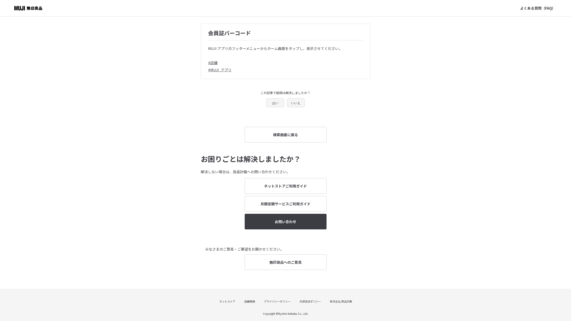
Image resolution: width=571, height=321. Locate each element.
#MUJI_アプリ (220, 69)
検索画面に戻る (285, 134)
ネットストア (227, 301)
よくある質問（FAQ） (537, 8)
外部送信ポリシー (310, 301)
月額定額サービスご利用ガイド (285, 203)
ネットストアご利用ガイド (285, 186)
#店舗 (212, 62)
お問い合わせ (285, 221)
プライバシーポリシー (277, 301)
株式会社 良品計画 (341, 301)
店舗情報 (249, 301)
